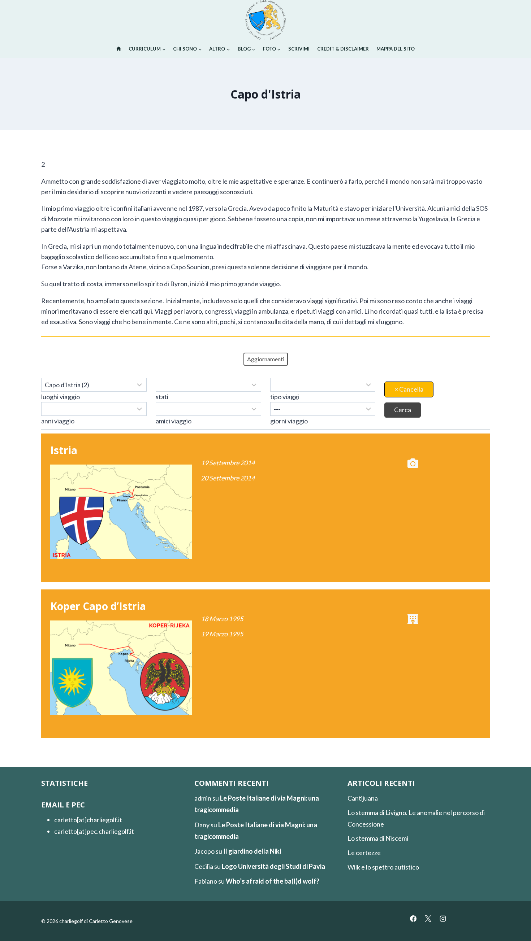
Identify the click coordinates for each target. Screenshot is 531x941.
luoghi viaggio (60, 397)
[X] (428, 918)
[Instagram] (442, 918)
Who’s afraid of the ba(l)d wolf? (272, 881)
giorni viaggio (289, 421)
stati (162, 397)
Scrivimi (299, 49)
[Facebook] (413, 918)
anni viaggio (57, 421)
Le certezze (364, 853)
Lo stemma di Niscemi (377, 838)
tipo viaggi (284, 397)
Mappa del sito (395, 49)
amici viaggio (173, 421)
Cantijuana (362, 798)
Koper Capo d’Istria (98, 606)
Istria (63, 450)
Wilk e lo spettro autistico (383, 867)
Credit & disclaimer (343, 49)
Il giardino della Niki (252, 851)
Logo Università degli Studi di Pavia (273, 866)
